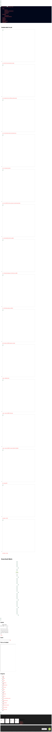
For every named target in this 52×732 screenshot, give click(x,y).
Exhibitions (4, 682)
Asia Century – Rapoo (5, 553)
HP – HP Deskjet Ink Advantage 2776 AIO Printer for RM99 (9, 273)
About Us (6, 9)
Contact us (21, 722)
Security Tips (4, 709)
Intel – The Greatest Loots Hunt (6, 168)
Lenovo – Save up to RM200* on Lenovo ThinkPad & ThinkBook (10, 448)
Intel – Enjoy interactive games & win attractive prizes (9, 133)
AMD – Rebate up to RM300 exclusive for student (8, 343)
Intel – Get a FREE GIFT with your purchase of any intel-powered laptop (11, 203)
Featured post (4, 684)
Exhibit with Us (5, 21)
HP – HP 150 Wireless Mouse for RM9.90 (7, 308)
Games (3, 689)
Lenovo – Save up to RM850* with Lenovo (7, 413)
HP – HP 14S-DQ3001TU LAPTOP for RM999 (8, 238)
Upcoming (4, 14)
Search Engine (4, 707)
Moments (3, 20)
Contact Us (6, 13)
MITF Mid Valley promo (6, 698)
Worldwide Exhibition (8, 16)
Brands (3, 678)
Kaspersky (4, 693)
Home (3, 8)
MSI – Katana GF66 (4, 483)
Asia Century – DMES (5, 518)
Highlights (4, 18)
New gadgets (4, 702)
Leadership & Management (8, 10)
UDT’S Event (6, 15)
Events (3, 680)
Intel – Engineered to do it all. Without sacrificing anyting (9, 98)
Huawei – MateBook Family (5, 378)
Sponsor (3, 17)
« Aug (1, 635)
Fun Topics (4, 687)
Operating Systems (5, 704)
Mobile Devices (5, 700)
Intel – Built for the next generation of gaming (8, 63)
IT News (3, 691)
